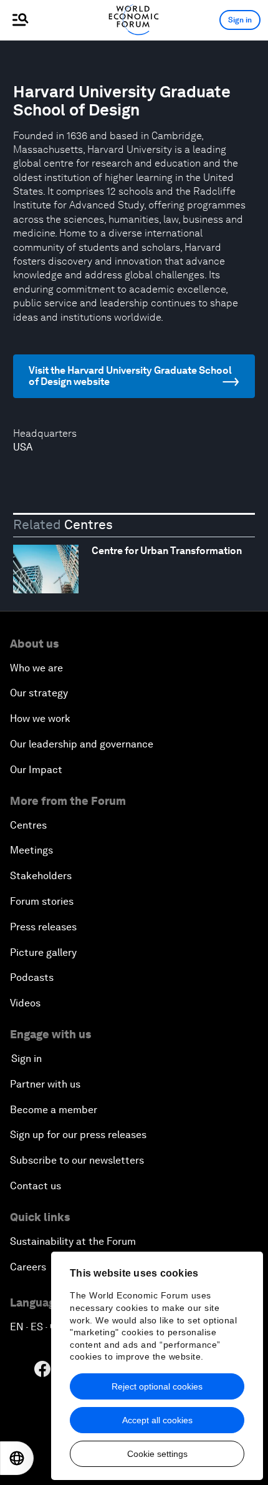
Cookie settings (157, 1454)
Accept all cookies (157, 1420)
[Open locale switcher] (17, 1458)
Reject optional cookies (157, 1386)
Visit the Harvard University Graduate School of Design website (130, 375)
